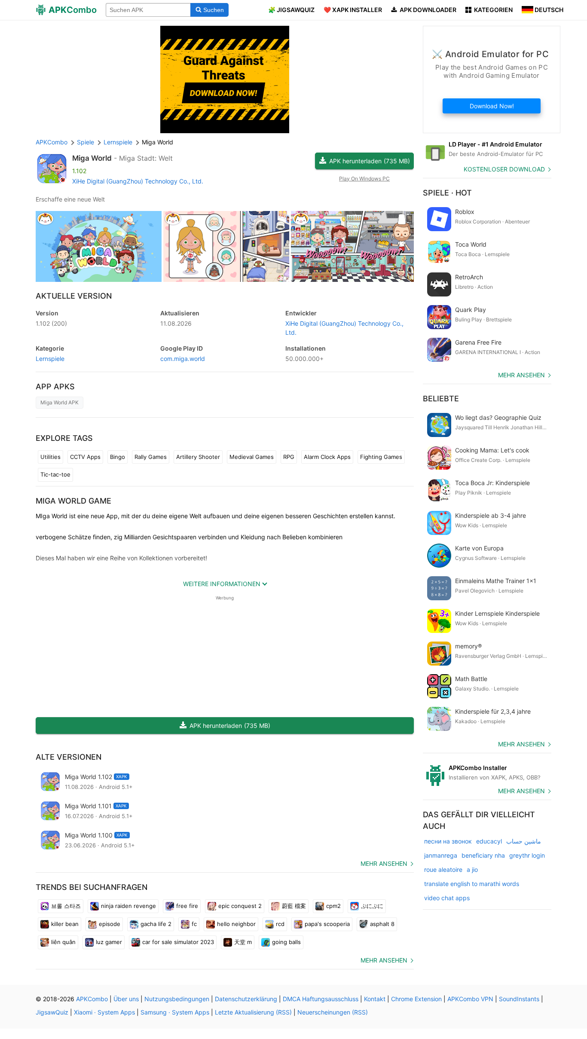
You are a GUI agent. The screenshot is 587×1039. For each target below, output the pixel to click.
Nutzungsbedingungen (176, 998)
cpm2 (333, 905)
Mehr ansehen (384, 863)
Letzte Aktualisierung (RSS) (253, 1012)
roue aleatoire (443, 869)
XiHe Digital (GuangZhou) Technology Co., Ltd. (137, 181)
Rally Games (151, 456)
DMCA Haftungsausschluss (320, 998)
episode (109, 923)
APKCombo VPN (470, 998)
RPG (288, 456)
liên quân (63, 941)
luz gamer (109, 941)
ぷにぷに (372, 905)
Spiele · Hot (447, 192)
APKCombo (51, 142)
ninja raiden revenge (128, 905)
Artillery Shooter (198, 456)
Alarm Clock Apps (327, 456)
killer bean (65, 923)
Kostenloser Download (504, 169)
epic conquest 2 (240, 905)
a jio (472, 869)
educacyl (489, 841)
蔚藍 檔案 (294, 905)
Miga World (92, 158)
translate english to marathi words (471, 883)
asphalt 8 (382, 923)
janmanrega (440, 855)
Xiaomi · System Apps (104, 1012)
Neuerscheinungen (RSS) (332, 1012)
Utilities (50, 456)
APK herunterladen (369, 161)
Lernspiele (50, 358)
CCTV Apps (85, 456)
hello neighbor (236, 923)
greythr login (527, 855)
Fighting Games (381, 456)
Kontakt (374, 998)
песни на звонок (448, 841)
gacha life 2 (156, 923)
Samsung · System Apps (175, 1012)
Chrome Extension (416, 998)
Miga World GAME (73, 500)
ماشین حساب (523, 841)
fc (194, 923)
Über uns (126, 998)
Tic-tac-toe (55, 474)
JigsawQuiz (52, 1012)
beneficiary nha (483, 855)
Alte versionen (68, 756)
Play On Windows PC (364, 178)
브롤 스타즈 (66, 905)
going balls (286, 941)
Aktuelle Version (74, 295)
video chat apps (447, 897)
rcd (280, 923)
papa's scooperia (327, 923)
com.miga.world (182, 358)
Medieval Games (251, 456)
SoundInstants (519, 998)
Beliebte (441, 398)
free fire (187, 905)
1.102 (51, 323)
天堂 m (243, 941)
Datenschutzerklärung (246, 998)
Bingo (117, 456)
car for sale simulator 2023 (178, 941)
